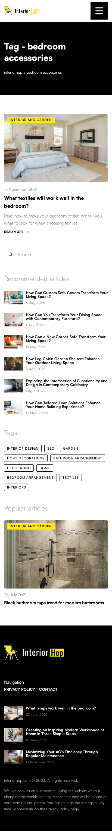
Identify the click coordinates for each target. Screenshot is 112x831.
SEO (50, 448)
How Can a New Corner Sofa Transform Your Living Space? (66, 339)
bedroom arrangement (30, 477)
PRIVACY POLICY (19, 689)
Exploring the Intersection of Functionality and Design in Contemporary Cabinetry (67, 383)
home (44, 468)
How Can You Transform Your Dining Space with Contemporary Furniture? (64, 316)
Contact (48, 689)
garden (70, 448)
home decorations (26, 458)
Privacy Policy (58, 809)
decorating (19, 468)
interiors (16, 487)
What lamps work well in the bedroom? (61, 708)
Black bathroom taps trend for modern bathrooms (54, 602)
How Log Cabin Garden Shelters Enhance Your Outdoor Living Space (63, 361)
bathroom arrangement (77, 458)
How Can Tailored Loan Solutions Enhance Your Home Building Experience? (63, 405)
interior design (23, 448)
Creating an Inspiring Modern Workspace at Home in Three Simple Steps (65, 732)
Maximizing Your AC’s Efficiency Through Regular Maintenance (62, 754)
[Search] (10, 254)
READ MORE (13, 232)
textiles (71, 477)
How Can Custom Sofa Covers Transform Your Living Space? (67, 294)
